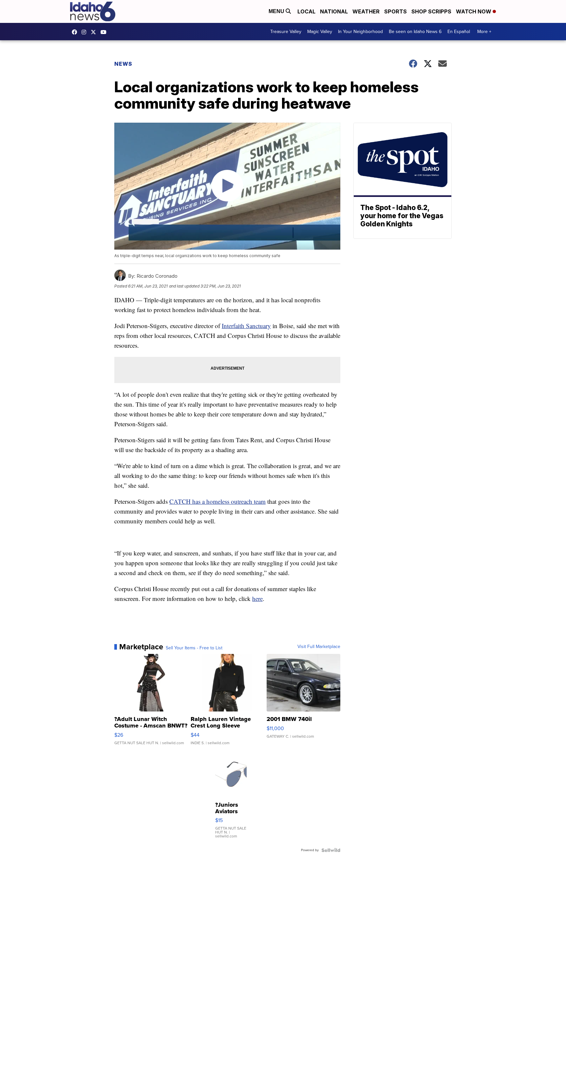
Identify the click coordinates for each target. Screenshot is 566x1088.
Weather (366, 11)
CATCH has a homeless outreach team (217, 501)
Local (306, 11)
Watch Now (474, 11)
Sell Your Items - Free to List (194, 648)
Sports (395, 11)
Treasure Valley (285, 31)
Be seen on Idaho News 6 (415, 31)
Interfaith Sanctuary (246, 326)
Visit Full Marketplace (318, 646)
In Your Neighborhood (360, 31)
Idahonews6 (76, 32)
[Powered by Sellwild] (330, 850)
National (334, 11)
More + (484, 31)
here (257, 598)
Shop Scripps (431, 11)
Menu (277, 11)
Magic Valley (319, 31)
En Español (458, 31)
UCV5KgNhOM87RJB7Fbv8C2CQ (105, 32)
